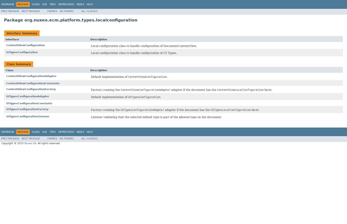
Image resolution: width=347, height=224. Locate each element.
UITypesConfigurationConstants (29, 103)
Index (80, 4)
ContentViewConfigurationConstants (33, 83)
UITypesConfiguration (22, 52)
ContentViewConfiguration (25, 45)
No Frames (67, 11)
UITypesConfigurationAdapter (27, 96)
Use (44, 4)
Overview (7, 4)
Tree (53, 4)
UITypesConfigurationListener (27, 116)
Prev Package (10, 11)
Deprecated (66, 4)
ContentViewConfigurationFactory (31, 89)
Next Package (31, 11)
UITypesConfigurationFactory (27, 109)
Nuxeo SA (30, 143)
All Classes (89, 11)
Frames (52, 11)
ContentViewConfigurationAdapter (31, 76)
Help (90, 4)
